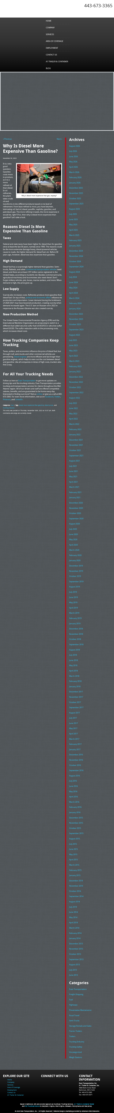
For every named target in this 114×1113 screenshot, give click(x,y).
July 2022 (73, 403)
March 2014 (74, 927)
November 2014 (76, 885)
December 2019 (76, 565)
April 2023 (73, 355)
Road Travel (74, 1015)
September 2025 (76, 203)
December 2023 (76, 314)
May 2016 (73, 791)
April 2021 (73, 481)
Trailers (72, 1036)
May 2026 (73, 161)
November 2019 (76, 571)
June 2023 (73, 345)
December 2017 (76, 691)
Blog (48, 68)
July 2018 (73, 655)
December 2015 (76, 817)
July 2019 (73, 592)
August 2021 (74, 460)
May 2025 (73, 224)
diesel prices (49, 405)
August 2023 (74, 335)
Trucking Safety (75, 1046)
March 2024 (74, 298)
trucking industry (9, 408)
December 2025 (76, 188)
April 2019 (73, 607)
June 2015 (73, 849)
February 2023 (75, 366)
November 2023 (76, 319)
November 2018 (76, 634)
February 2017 (75, 744)
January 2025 (74, 245)
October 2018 (75, 639)
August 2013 (74, 964)
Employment (52, 48)
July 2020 (73, 529)
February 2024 (75, 303)
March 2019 (74, 613)
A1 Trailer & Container (57, 61)
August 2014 (74, 901)
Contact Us (51, 54)
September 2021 (76, 455)
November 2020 (76, 508)
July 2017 (73, 718)
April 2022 (73, 418)
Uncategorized (75, 1052)
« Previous (7, 139)
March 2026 (74, 172)
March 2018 (74, 676)
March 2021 (74, 487)
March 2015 (74, 865)
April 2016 (73, 796)
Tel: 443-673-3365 (85, 1092)
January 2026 (74, 182)
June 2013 (73, 975)
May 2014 (73, 917)
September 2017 (76, 707)
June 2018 (73, 660)
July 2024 (73, 277)
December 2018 (76, 628)
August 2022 (74, 397)
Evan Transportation (78, 989)
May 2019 (73, 602)
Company (50, 27)
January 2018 (74, 686)
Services (50, 34)
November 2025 (76, 193)
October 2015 (75, 828)
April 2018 (73, 670)
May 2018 (73, 665)
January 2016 (74, 812)
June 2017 (73, 723)
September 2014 (76, 896)
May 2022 (73, 413)
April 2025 (73, 230)
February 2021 (75, 492)
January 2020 (74, 560)
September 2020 (76, 518)
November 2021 (76, 445)
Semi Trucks (74, 1020)
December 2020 (76, 502)
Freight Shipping (76, 994)
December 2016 (76, 754)
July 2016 (73, 780)
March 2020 (74, 550)
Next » (59, 139)
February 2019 (75, 618)
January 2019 (74, 623)
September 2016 (76, 770)
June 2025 (73, 219)
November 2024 (76, 256)
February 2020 (75, 555)
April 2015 (73, 859)
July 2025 (73, 214)
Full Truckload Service (32, 1106)
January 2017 (74, 749)
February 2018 (75, 681)
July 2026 (73, 151)
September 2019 (76, 581)
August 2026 (74, 146)
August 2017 (74, 712)
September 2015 (76, 833)
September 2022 (76, 392)
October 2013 (75, 954)
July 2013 (73, 970)
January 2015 (74, 875)
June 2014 (73, 912)
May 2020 (73, 539)
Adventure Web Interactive (90, 1111)
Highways (73, 1004)
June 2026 (73, 156)
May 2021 (73, 476)
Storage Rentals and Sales (80, 1026)
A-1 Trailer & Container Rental (84, 1104)
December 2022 (76, 377)
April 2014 (73, 922)
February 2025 (75, 240)
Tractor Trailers (75, 1031)
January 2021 (74, 497)
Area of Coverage (54, 41)
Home (48, 20)
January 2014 (74, 938)
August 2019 (74, 586)
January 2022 (74, 434)
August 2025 (74, 209)
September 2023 (76, 329)
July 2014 (73, 907)
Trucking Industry (76, 1041)
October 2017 (75, 702)
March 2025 (74, 235)
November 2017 (76, 697)
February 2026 (75, 177)
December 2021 (76, 439)
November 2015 (76, 823)
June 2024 (73, 282)
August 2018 (74, 649)
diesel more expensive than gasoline (31, 405)
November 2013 (76, 948)
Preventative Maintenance (80, 1010)
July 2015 (73, 844)
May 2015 (73, 854)
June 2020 (73, 534)
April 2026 (73, 167)
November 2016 (76, 760)
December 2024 (76, 250)
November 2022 (76, 382)
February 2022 (75, 429)
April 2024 (73, 292)
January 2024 (74, 308)
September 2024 (76, 266)
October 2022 (75, 387)
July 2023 (73, 340)
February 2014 (75, 933)
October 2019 (75, 576)
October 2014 (75, 891)
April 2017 (73, 733)
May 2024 (73, 287)
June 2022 (73, 408)
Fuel (12, 405)
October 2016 (75, 765)
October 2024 (75, 261)
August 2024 (74, 272)
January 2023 (74, 371)
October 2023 (75, 324)
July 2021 (73, 466)
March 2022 (74, 424)
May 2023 (73, 350)
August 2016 (74, 775)
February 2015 (75, 870)
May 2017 (73, 728)
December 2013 (76, 943)
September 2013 (76, 959)
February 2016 (75, 807)
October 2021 (75, 450)
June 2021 (73, 471)
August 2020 (74, 523)
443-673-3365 (98, 6)
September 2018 (76, 644)
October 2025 (75, 198)
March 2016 (74, 802)
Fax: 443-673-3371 (85, 1095)
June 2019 (73, 597)
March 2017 (74, 739)
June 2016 (73, 786)
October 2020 (75, 513)
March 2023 (74, 361)
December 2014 (76, 880)
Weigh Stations (75, 1057)
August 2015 (74, 838)
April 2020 (73, 544)
